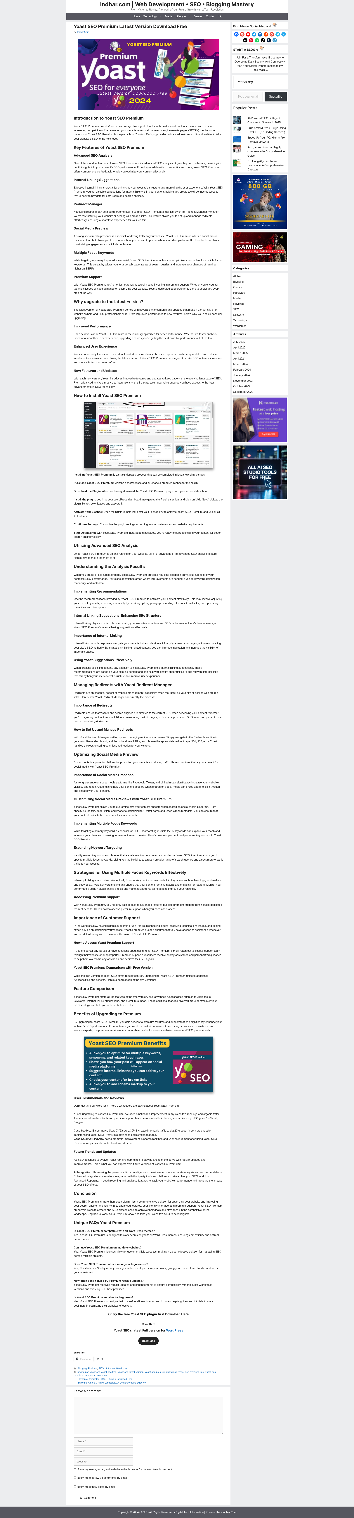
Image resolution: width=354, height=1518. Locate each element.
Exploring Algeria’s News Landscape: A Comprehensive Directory (112, 1382)
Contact (210, 16)
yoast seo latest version (130, 1372)
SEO (101, 1368)
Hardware (239, 292)
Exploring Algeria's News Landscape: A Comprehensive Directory (265, 165)
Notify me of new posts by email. (96, 1486)
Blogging (82, 1368)
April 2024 (239, 358)
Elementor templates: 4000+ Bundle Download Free (104, 1379)
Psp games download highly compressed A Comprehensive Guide (266, 151)
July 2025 (239, 341)
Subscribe (275, 96)
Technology (150, 16)
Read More (258, 69)
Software (110, 1368)
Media (168, 16)
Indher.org (245, 82)
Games (198, 16)
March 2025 (240, 353)
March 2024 (240, 364)
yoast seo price (98, 1375)
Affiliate (237, 276)
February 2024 (242, 369)
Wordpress (122, 1368)
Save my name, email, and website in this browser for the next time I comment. (125, 1469)
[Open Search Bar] (220, 16)
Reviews (92, 1368)
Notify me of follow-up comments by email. (102, 1477)
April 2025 (239, 347)
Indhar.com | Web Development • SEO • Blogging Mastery (177, 4)
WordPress (174, 1330)
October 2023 (241, 386)
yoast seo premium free (191, 1372)
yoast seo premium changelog (161, 1372)
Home (136, 16)
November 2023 (243, 380)
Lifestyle (181, 16)
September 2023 (243, 391)
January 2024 (241, 375)
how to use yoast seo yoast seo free (96, 1372)
